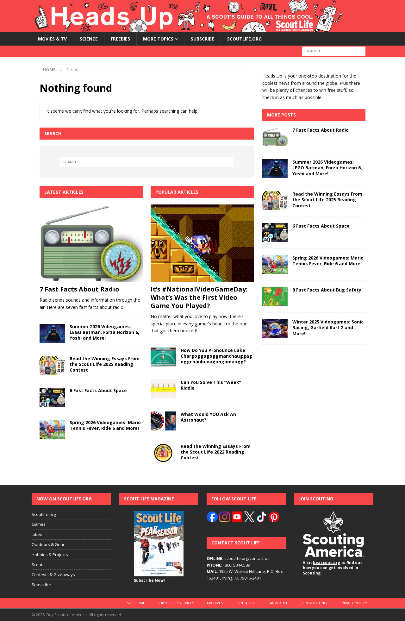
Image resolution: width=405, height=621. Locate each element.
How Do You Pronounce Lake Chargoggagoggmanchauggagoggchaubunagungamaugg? (216, 356)
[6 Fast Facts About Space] (52, 397)
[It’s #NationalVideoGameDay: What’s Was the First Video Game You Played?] (202, 243)
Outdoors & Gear (48, 544)
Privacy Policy (353, 602)
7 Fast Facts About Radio (79, 289)
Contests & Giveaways (53, 574)
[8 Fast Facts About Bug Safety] (275, 296)
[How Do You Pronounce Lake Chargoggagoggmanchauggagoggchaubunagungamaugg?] (163, 357)
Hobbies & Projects (50, 554)
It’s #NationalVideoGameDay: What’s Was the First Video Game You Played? (199, 297)
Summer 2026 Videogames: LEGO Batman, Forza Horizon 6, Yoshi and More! (104, 332)
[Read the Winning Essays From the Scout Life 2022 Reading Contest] (163, 452)
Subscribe (202, 39)
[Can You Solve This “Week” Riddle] (163, 389)
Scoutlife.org (244, 39)
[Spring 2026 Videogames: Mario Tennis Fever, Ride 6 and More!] (52, 429)
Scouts (38, 565)
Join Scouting (314, 602)
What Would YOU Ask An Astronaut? (208, 417)
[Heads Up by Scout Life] (187, 29)
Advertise (279, 602)
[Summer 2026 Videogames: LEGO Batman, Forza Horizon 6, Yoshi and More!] (52, 333)
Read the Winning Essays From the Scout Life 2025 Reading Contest (105, 364)
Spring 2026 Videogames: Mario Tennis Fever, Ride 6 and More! (105, 425)
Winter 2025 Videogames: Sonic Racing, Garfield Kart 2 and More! (328, 327)
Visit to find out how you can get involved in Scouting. (332, 568)
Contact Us (246, 602)
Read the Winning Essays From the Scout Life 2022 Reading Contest (216, 452)
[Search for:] (333, 51)
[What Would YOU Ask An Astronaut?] (163, 420)
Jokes (37, 534)
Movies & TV (52, 39)
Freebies (120, 39)
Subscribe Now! (149, 580)
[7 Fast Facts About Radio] (91, 243)
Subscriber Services (176, 602)
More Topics (158, 39)
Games (39, 524)
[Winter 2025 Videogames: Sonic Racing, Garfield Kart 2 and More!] (275, 328)
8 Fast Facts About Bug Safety (326, 290)
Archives (215, 602)
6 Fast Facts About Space (98, 390)
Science (89, 39)
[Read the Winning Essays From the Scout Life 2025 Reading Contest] (52, 365)
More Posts (281, 115)
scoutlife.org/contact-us (238, 558)
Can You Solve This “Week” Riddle (211, 385)
